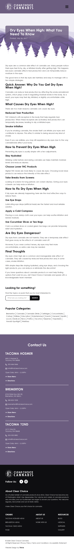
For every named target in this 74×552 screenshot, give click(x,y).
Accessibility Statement (58, 543)
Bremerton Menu (12, 522)
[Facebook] (21, 482)
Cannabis (20, 314)
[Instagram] (25, 482)
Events (48, 316)
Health (63, 316)
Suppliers (61, 526)
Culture (9, 316)
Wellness (25, 321)
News (23, 319)
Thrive (22, 548)
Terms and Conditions (40, 543)
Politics (30, 319)
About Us (39, 519)
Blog (60, 519)
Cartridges (45, 314)
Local (8, 319)
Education (25, 316)
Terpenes (47, 319)
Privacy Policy (26, 543)
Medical (15, 319)
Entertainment (38, 316)
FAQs (7, 530)
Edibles (17, 316)
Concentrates (57, 314)
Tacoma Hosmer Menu (14, 519)
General (55, 316)
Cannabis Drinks (33, 314)
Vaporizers (57, 319)
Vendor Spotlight (13, 321)
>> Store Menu (10, 377)
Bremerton (10, 314)
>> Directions (10, 381)
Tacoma (38, 319)
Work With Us (41, 522)
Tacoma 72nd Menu (13, 526)
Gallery (61, 530)
